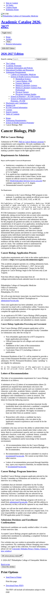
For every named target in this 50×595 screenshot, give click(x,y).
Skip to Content (12, 3)
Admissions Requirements (16, 72)
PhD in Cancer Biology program (31, 142)
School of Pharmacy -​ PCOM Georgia (25, 96)
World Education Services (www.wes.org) (26, 181)
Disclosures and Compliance (17, 103)
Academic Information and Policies (19, 68)
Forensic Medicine (23, 83)
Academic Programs (13, 66)
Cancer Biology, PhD (24, 81)
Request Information (13, 44)
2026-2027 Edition (12, 53)
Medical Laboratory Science (26, 85)
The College (10, 63)
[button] (25, 155)
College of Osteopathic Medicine (23, 74)
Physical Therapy (22, 92)
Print (8, 42)
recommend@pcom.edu (15, 456)
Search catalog (6, 59)
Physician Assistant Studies (26, 94)
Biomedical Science (23, 79)
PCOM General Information (16, 107)
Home (8, 37)
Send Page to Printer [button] (13, 577)
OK (11, 556)
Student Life (10, 105)
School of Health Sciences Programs (25, 77)
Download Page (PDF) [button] (15, 585)
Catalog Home (11, 7)
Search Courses (12, 112)
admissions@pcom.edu (10, 301)
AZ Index (9, 5)
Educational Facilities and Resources (20, 70)
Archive (9, 39)
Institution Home (12, 10)
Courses (9, 110)
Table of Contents (12, 114)
